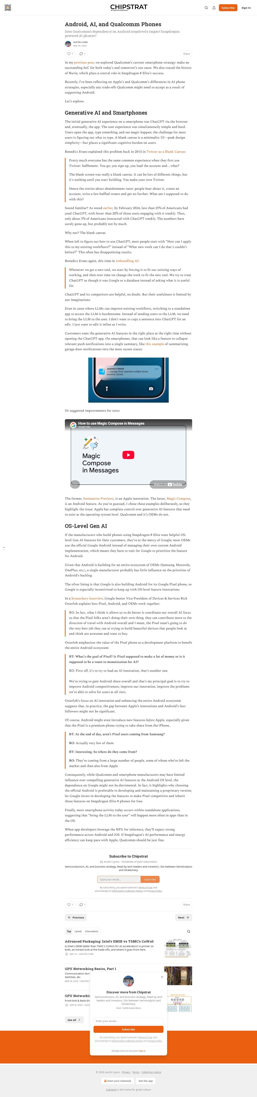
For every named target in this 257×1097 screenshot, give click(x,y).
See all (72, 1020)
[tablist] (82, 931)
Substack (111, 1089)
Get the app (146, 1081)
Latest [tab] (78, 931)
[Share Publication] (213, 7)
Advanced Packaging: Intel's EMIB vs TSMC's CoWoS (109, 941)
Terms (136, 1072)
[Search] (206, 7)
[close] (162, 977)
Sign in (246, 7)
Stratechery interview (87, 598)
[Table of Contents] (3, 548)
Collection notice (151, 1072)
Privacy (126, 1072)
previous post (84, 62)
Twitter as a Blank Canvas (166, 151)
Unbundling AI (127, 261)
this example (154, 344)
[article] (128, 950)
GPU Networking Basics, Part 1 (90, 968)
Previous (78, 917)
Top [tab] (69, 931)
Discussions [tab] (91, 931)
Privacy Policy (155, 1040)
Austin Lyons (80, 42)
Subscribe (228, 7)
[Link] (60, 113)
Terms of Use (145, 1037)
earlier (108, 208)
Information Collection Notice (127, 1040)
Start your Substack (119, 1081)
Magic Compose (178, 498)
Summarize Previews (98, 498)
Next (181, 917)
